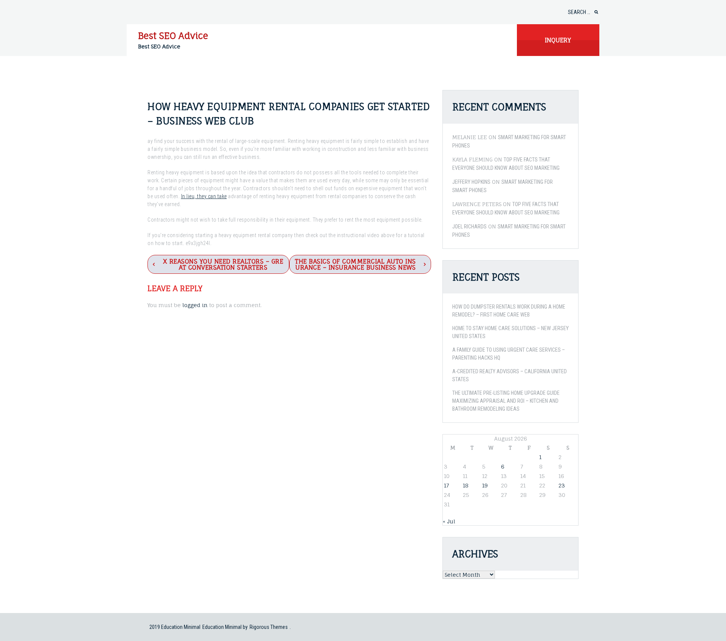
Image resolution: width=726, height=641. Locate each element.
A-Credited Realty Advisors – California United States (509, 375)
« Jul (449, 521)
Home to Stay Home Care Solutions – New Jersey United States (510, 332)
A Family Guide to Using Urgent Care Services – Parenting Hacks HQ (508, 354)
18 (465, 485)
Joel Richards (469, 226)
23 (561, 485)
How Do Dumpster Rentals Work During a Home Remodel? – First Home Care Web (508, 311)
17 (446, 485)
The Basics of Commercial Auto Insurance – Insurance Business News (355, 264)
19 (485, 485)
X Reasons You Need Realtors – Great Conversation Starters (223, 264)
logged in (195, 305)
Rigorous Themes (269, 627)
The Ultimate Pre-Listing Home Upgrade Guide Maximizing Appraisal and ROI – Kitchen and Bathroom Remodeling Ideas (506, 401)
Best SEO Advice (173, 35)
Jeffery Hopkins (471, 182)
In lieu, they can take (204, 196)
